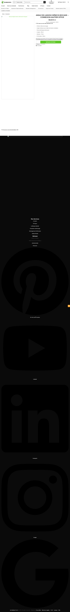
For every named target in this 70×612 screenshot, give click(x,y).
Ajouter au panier (51, 42)
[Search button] (44, 2)
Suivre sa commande (11, 5)
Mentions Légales (46, 610)
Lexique (55, 610)
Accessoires (40, 8)
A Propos (42, 5)
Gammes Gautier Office (61, 8)
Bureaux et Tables (5, 8)
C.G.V (52, 610)
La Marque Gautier (35, 226)
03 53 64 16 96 (35, 243)
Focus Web (38, 610)
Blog (28, 5)
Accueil (3, 5)
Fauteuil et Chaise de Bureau (17, 8)
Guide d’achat (35, 5)
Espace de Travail (49, 8)
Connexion (7, 14)
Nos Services (21, 5)
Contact (48, 5)
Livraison (35, 221)
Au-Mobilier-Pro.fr (14, 610)
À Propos (35, 223)
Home (3, 14)
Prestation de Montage (35, 228)
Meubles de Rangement (31, 8)
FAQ (59, 610)
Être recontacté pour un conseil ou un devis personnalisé (49, 39)
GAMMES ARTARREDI (5, 10)
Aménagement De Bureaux (35, 231)
